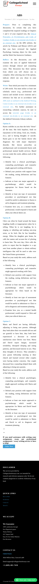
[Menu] (33, 3)
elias (33, 19)
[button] (25, 580)
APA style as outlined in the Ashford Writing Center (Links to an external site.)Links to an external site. (19, 104)
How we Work (6, 496)
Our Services (6, 499)
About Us (5, 505)
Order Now (9, 446)
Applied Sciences (23, 19)
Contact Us (5, 502)
